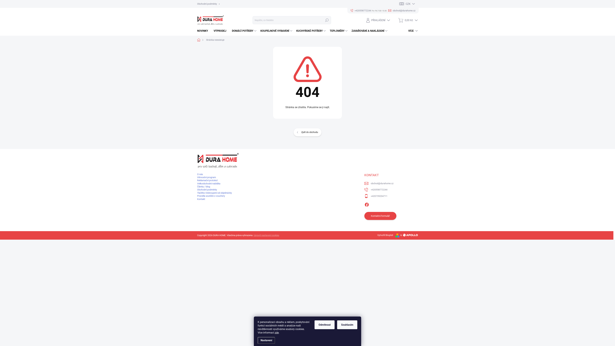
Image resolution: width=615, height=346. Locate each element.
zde (277, 332)
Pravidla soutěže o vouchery (211, 196)
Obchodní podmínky (207, 4)
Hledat (327, 20)
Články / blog (203, 186)
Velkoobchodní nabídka (208, 183)
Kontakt (201, 199)
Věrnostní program (206, 177)
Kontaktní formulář (380, 216)
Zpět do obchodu (309, 132)
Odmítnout (325, 324)
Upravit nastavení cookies (266, 235)
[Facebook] (366, 204)
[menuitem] (203, 31)
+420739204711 (379, 196)
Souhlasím (347, 324)
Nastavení (266, 340)
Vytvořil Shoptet (385, 235)
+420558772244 (379, 189)
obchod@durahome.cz (382, 183)
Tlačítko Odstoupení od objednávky (214, 193)
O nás (200, 174)
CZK (408, 3)
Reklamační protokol (207, 180)
